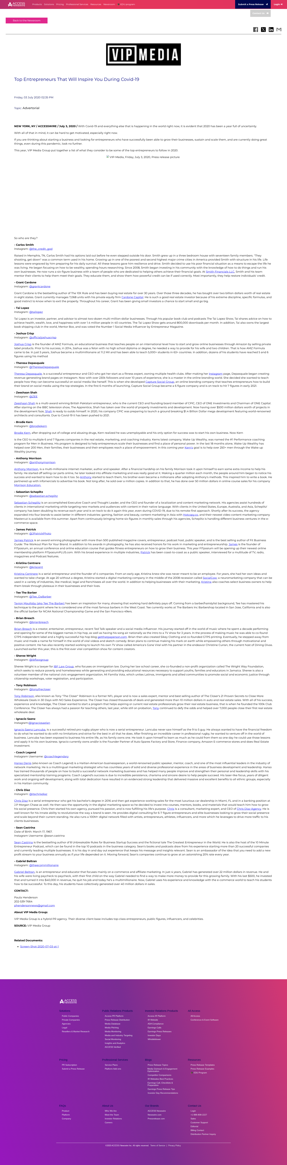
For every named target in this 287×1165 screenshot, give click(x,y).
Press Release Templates (203, 1065)
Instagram (216, 373)
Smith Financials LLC (220, 271)
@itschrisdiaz (38, 794)
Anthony (85, 477)
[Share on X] (263, 29)
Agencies (66, 1024)
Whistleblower (154, 1039)
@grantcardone (39, 286)
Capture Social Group (159, 381)
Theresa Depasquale (28, 373)
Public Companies (70, 1016)
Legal (64, 1027)
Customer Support (199, 1122)
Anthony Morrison (26, 469)
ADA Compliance (156, 1024)
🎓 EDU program (126, 4)
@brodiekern (38, 426)
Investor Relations (113, 1118)
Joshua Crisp (22, 344)
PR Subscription (69, 1065)
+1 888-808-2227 (199, 1115)
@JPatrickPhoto (40, 533)
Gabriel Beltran (24, 872)
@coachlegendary (56, 756)
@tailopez (36, 312)
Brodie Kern (22, 432)
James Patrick (23, 540)
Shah (48, 411)
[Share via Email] (279, 29)
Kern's (189, 447)
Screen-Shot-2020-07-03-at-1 (39, 946)
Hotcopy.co (190, 514)
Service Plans (111, 1065)
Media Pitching (112, 1027)
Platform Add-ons (113, 1069)
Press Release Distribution (117, 1020)
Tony (156, 708)
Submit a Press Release (251, 4)
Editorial (194, 1126)
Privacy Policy (174, 1145)
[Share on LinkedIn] (271, 29)
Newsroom (109, 4)
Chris (170, 808)
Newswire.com (154, 1115)
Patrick (145, 552)
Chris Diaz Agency (249, 808)
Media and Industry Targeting (118, 1035)
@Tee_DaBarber (40, 596)
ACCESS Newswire (157, 1111)
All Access (195, 1016)
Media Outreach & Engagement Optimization (162, 1070)
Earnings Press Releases (159, 1031)
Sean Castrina (23, 842)
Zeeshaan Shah (24, 403)
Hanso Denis (22, 763)
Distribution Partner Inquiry (203, 1134)
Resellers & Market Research (76, 1031)
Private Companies (71, 1020)
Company (66, 1118)
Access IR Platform (157, 1016)
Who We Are (111, 1111)
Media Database (112, 1024)
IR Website (153, 1020)
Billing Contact (197, 1130)
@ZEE (33, 396)
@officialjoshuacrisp (42, 337)
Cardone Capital (132, 297)
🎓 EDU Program (199, 1072)
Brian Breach (23, 629)
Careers (108, 1122)
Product (65, 1111)
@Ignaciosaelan (39, 723)
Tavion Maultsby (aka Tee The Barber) (39, 603)
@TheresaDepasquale (44, 367)
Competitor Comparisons (159, 1075)
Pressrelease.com (156, 1118)
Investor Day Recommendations (163, 1093)
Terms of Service (157, 1145)
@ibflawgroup (38, 659)
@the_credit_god (40, 249)
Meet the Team (112, 1115)
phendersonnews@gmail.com (34, 905)
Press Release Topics (158, 1065)
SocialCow (210, 578)
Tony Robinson (24, 696)
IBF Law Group (64, 666)
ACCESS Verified (113, 1047)
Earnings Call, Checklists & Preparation (160, 1084)
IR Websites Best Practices (160, 1079)
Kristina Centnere (26, 573)
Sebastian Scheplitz (27, 502)
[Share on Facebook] (255, 29)
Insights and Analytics (115, 1043)
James (233, 544)
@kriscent (36, 567)
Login (277, 4)
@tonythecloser (40, 689)
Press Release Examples (202, 1069)
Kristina (206, 582)
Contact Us (258, 13)
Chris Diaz (21, 800)
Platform (66, 1115)
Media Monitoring (113, 1031)
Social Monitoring (113, 1039)
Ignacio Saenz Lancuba (29, 729)
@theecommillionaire (44, 865)
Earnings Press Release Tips (161, 1089)
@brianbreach (39, 622)
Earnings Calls (154, 1027)
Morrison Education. (27, 485)
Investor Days (154, 1035)
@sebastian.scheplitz (43, 496)
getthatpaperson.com (112, 637)
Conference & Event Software (205, 1020)
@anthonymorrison (42, 462)
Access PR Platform (114, 1016)
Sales (193, 1118)
